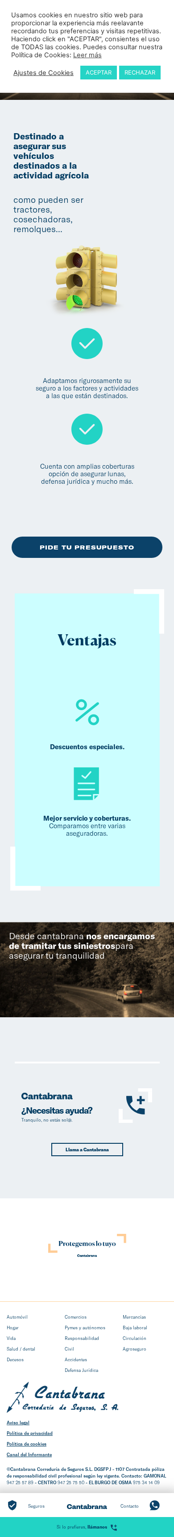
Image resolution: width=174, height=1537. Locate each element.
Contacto (129, 1506)
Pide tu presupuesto (87, 547)
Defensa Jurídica (81, 1370)
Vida (11, 1338)
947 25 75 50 (71, 1482)
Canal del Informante (29, 1454)
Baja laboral (135, 1327)
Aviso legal (18, 1422)
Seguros (36, 1506)
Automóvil (17, 1317)
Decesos (15, 1359)
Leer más (87, 55)
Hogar (13, 1327)
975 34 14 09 (146, 1482)
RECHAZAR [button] (139, 72)
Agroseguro (134, 1348)
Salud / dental (21, 1348)
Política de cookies (26, 1443)
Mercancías (134, 1317)
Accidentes (76, 1359)
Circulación (134, 1338)
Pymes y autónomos (85, 1327)
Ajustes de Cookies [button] (43, 73)
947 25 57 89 (20, 1482)
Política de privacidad (30, 1433)
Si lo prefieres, (82, 1526)
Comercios (76, 1317)
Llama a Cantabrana (87, 1149)
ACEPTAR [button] (99, 72)
